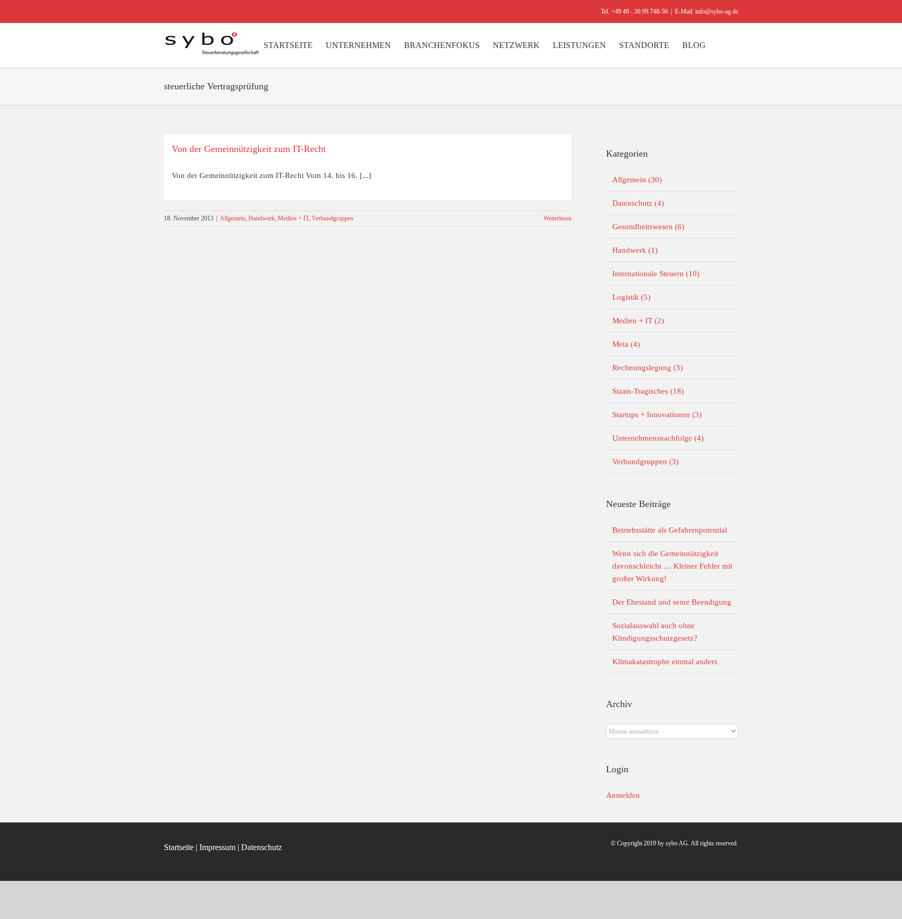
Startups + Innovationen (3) (657, 414)
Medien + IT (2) (638, 320)
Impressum (217, 847)
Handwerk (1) (635, 250)
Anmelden (623, 795)
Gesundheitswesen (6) (648, 226)
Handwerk (261, 218)
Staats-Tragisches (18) (648, 391)
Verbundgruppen (332, 218)
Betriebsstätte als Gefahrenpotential (669, 530)
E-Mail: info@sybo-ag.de (706, 11)
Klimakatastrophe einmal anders (664, 661)
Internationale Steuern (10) (655, 273)
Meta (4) (626, 344)
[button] (722, 45)
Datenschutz (261, 847)
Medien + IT (293, 218)
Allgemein (232, 218)
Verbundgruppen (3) (645, 461)
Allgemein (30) (637, 179)
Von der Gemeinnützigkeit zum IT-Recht (249, 149)
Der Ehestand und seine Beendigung (671, 602)
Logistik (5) (631, 297)
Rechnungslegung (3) (647, 367)
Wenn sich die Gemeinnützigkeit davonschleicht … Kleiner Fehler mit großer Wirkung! (672, 566)
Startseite (179, 847)
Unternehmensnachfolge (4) (658, 438)
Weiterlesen (557, 218)
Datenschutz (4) (638, 203)
